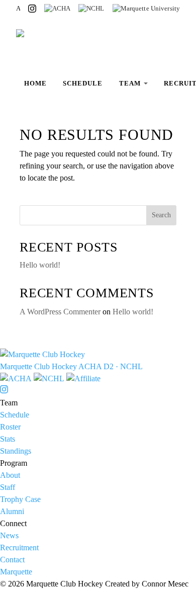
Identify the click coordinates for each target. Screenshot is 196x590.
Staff (7, 487)
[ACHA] (57, 8)
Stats (7, 439)
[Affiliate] (83, 378)
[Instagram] (32, 9)
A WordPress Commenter (60, 311)
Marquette (16, 571)
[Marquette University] (146, 8)
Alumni (12, 511)
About (10, 475)
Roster (10, 427)
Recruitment (19, 547)
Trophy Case (20, 499)
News (9, 535)
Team (130, 83)
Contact (12, 559)
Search (161, 215)
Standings (15, 451)
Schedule (83, 83)
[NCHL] (91, 8)
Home (35, 83)
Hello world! (40, 265)
